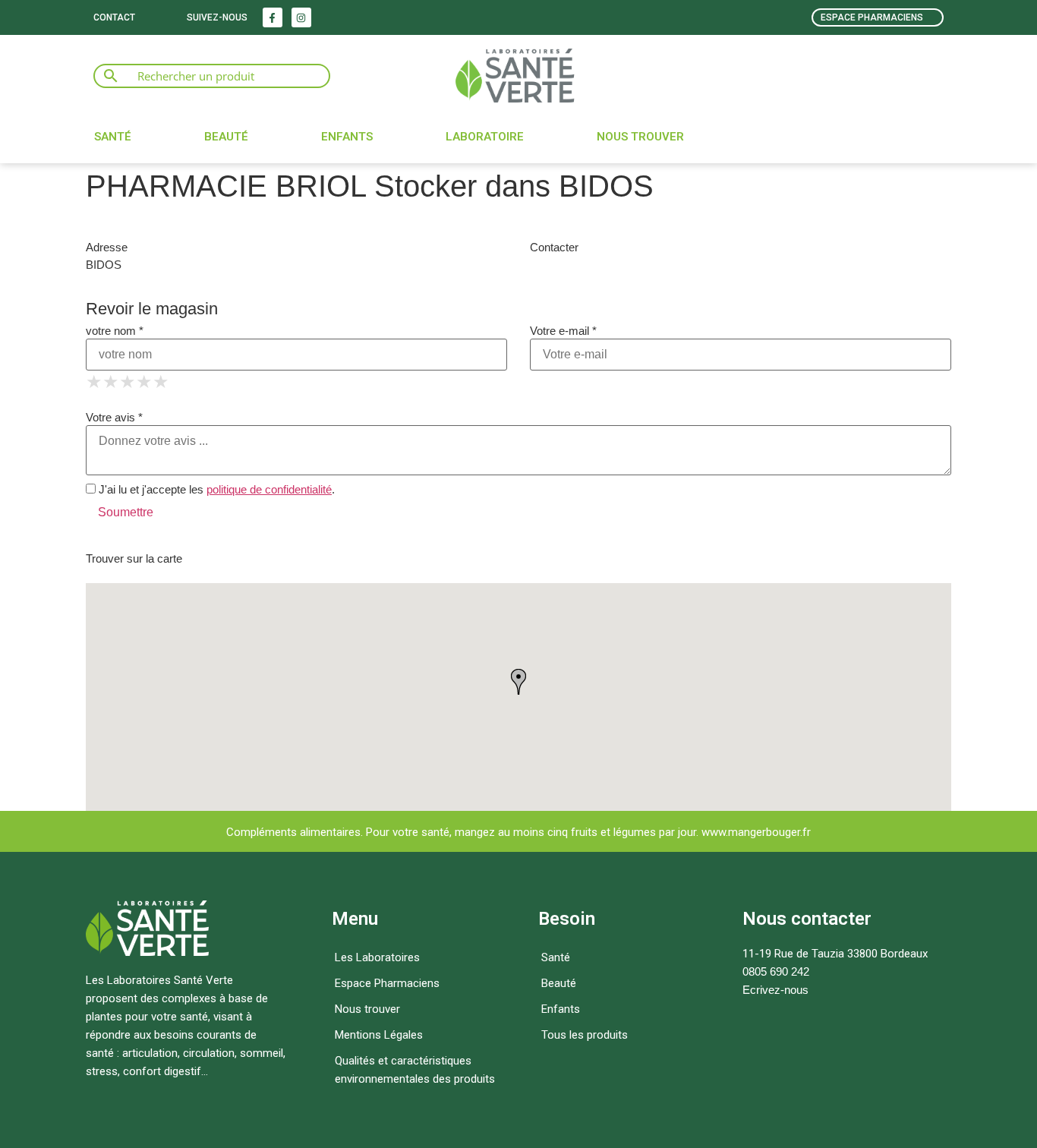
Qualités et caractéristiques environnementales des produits (415, 1070)
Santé (112, 137)
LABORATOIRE (485, 137)
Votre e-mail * (563, 330)
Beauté (226, 137)
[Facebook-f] (272, 17)
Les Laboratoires (377, 957)
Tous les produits (584, 1035)
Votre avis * (114, 417)
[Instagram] (301, 17)
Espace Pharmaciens (387, 983)
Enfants (347, 137)
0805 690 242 (775, 971)
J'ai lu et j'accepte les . (215, 489)
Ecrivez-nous (775, 989)
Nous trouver (640, 137)
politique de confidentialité (269, 489)
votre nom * (114, 330)
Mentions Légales (379, 1035)
